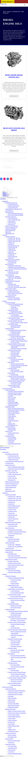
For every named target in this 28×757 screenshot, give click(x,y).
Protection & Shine (9, 436)
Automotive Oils (16, 11)
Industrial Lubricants (10, 236)
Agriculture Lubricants (10, 216)
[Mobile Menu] (24, 5)
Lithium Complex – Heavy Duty (18, 379)
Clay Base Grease (12, 368)
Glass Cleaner (11, 399)
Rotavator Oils (11, 224)
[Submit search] (13, 446)
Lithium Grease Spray (13, 420)
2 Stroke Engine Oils (13, 204)
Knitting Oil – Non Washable (14, 278)
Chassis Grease (14, 308)
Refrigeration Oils (12, 253)
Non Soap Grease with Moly (17, 363)
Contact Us (5, 192)
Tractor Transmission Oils (14, 219)
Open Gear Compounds (13, 285)
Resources (5, 200)
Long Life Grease (15, 314)
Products (9, 11)
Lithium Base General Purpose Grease (17, 330)
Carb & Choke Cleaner (13, 411)
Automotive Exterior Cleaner (14, 393)
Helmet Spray (11, 400)
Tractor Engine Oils (12, 218)
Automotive (5, 201)
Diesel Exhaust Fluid (10, 230)
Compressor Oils (12, 250)
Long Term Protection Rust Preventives (17, 268)
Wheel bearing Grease (16, 311)
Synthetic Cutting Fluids (14, 291)
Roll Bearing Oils (12, 284)
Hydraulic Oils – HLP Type (14, 239)
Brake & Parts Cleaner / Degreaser (16, 409)
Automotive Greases (10, 302)
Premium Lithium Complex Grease (16, 376)
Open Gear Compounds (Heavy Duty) (17, 287)
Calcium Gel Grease (15, 305)
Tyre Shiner (11, 442)
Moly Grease (11, 362)
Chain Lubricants (12, 416)
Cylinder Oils (11, 255)
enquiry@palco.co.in (8, 167)
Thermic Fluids (11, 248)
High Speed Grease (15, 386)
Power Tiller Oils (12, 222)
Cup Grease (13, 307)
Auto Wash (10, 396)
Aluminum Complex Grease (14, 350)
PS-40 (9, 422)
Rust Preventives (9, 264)
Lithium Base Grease (13, 324)
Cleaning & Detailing (10, 390)
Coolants (5, 187)
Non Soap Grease (15, 370)
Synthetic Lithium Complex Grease (16, 339)
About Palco (5, 191)
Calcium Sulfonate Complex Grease (16, 343)
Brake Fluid (8, 232)
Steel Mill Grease (15, 360)
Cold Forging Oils (12, 262)
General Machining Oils (13, 245)
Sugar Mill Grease (15, 353)
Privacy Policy (6, 195)
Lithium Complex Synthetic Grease (19, 322)
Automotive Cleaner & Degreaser (16, 391)
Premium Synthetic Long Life (15, 320)
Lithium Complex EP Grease (17, 377)
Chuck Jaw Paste (15, 342)
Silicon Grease (11, 373)
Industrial (5, 235)
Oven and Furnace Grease (17, 371)
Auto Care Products (7, 190)
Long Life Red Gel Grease (17, 316)
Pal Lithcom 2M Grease (16, 382)
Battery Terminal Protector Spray (16, 408)
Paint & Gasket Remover (14, 413)
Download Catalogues (7, 1)
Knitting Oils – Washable (14, 276)
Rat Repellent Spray (13, 425)
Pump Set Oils (11, 221)
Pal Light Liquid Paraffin (14, 297)
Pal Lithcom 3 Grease (16, 383)
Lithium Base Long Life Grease (15, 313)
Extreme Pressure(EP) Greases (18, 336)
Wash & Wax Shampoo (13, 403)
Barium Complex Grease (14, 385)
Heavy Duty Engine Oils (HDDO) (15, 215)
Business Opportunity (8, 192)
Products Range (6, 194)
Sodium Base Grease (13, 310)
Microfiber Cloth (12, 429)
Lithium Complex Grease (14, 317)
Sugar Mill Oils (8, 282)
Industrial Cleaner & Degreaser (12, 281)
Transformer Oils (9, 279)
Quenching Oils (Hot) (13, 273)
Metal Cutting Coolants (10, 288)
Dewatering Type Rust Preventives (16, 267)
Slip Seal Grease (15, 354)
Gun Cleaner (11, 419)
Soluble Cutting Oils (13, 290)
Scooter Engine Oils (12, 207)
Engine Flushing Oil (12, 256)
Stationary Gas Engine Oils (11, 225)
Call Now (2, 447)
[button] (14, 96)
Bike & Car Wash (12, 397)
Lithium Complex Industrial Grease (16, 380)
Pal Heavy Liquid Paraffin (14, 299)
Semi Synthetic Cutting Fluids (15, 293)
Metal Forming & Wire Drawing (12, 259)
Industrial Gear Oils (12, 247)
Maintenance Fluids (10, 406)
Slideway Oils (11, 242)
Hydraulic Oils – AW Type (14, 238)
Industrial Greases (9, 328)
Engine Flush (11, 417)
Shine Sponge (11, 440)
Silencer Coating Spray (13, 432)
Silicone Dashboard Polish (14, 443)
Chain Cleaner (11, 414)
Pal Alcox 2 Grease (15, 351)
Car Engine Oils (9, 210)
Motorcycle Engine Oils (13, 205)
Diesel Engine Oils (9, 212)
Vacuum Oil (10, 258)
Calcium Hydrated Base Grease (15, 304)
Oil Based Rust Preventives (14, 265)
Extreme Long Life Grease (17, 359)
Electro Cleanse (12, 428)
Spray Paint (11, 434)
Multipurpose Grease (16, 325)
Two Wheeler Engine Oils (11, 202)
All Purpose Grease (15, 327)
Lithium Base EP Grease (13, 334)
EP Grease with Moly (16, 367)
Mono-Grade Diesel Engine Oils (15, 213)
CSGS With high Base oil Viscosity (19, 348)
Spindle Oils (11, 244)
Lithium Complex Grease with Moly (19, 365)
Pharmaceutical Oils (10, 296)
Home (4, 11)
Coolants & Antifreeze (10, 229)
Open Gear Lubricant (16, 356)
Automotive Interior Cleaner (14, 394)
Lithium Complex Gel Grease (17, 319)
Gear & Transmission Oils (11, 227)
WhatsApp (7, 447)
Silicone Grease (14, 374)
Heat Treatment (9, 270)
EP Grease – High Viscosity (17, 337)
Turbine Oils (11, 252)
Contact (5, 202)
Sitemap (4, 193)
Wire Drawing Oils (12, 261)
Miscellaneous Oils (9, 233)
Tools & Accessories (10, 426)
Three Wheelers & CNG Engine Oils (13, 209)
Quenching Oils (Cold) (13, 271)
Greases (5, 301)
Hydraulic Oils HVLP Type (14, 241)
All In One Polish (12, 437)
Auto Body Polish (12, 439)
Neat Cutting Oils (12, 294)
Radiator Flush (11, 423)
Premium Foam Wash (13, 402)
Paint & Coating (9, 431)
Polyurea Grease (12, 357)
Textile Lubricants (9, 275)
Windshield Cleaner (12, 405)
